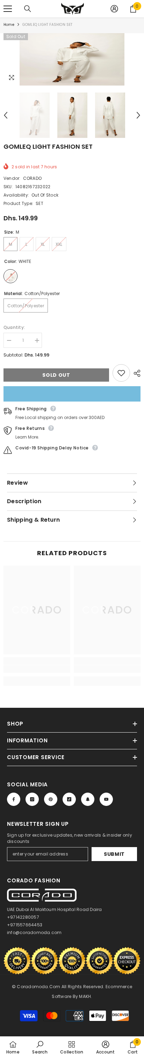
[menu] (7, 9)
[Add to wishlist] (121, 373)
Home (8, 24)
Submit (114, 854)
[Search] (27, 9)
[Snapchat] (87, 799)
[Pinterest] (50, 799)
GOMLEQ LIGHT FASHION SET (48, 146)
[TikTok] (69, 799)
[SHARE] (135, 373)
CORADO (32, 178)
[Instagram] (32, 799)
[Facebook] (13, 799)
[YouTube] (106, 799)
